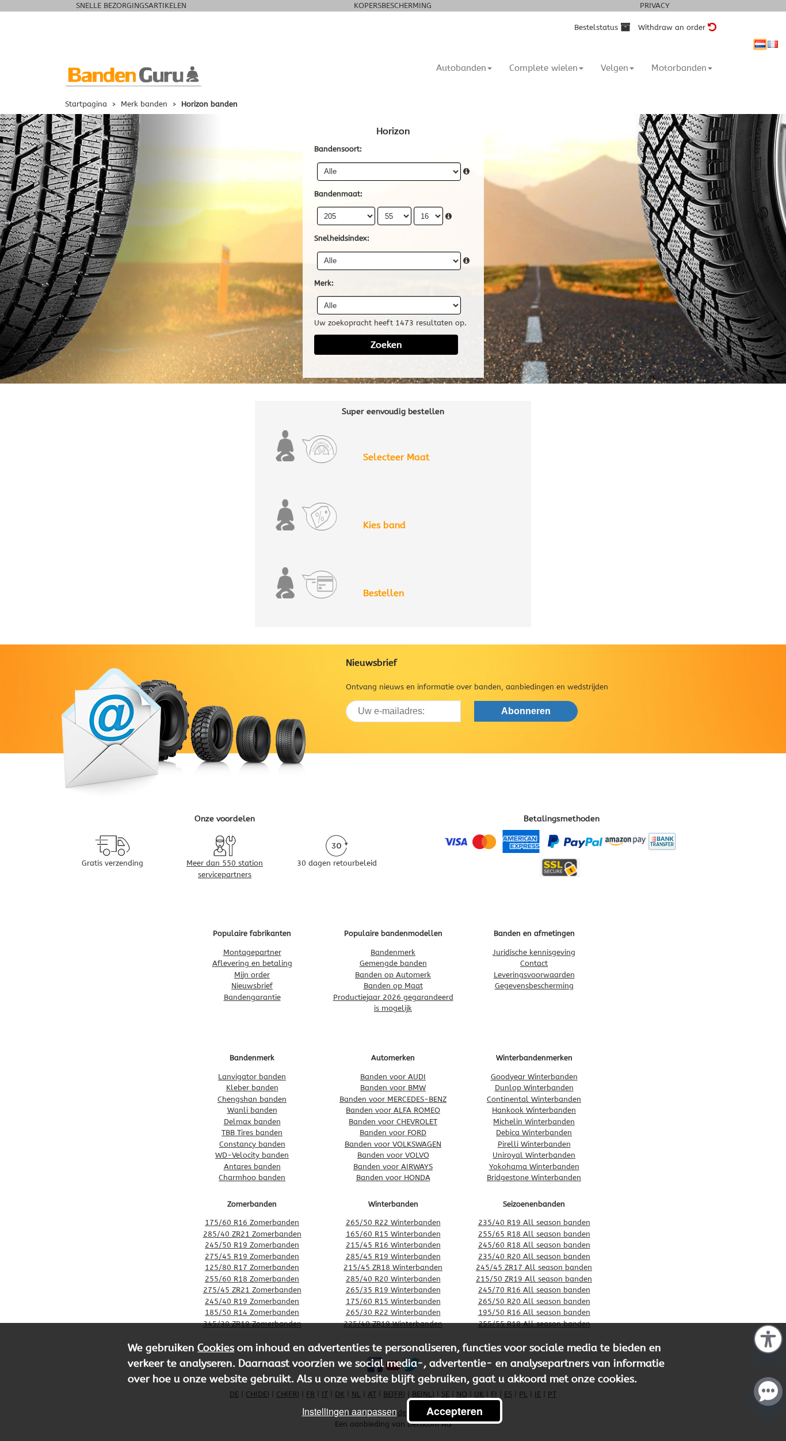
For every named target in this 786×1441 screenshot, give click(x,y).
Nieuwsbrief (252, 985)
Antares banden (252, 1166)
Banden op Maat (393, 985)
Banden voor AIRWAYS (393, 1166)
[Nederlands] (760, 44)
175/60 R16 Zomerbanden (252, 1222)
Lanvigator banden (252, 1076)
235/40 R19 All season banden (534, 1222)
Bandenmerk (393, 952)
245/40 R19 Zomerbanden (252, 1301)
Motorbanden (679, 68)
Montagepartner (252, 952)
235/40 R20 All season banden (534, 1256)
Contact (534, 963)
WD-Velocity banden (252, 1155)
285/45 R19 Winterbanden (393, 1256)
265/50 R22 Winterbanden (393, 1222)
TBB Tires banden (252, 1132)
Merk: (324, 283)
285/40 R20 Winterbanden (393, 1279)
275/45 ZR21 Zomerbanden (252, 1289)
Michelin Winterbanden (534, 1121)
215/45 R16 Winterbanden (393, 1245)
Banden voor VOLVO (393, 1155)
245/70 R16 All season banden (534, 1289)
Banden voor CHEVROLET (393, 1121)
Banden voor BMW (393, 1087)
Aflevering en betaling (252, 963)
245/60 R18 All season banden (534, 1245)
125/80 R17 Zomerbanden (252, 1267)
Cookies (215, 1347)
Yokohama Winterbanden (534, 1166)
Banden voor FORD (393, 1132)
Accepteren (454, 1411)
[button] (768, 1338)
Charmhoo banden (252, 1177)
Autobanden (461, 68)
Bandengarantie (252, 997)
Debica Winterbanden (534, 1132)
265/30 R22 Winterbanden (393, 1312)
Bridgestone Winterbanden (534, 1177)
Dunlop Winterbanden (534, 1087)
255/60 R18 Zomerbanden (252, 1279)
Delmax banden (252, 1121)
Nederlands (760, 44)
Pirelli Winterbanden (534, 1144)
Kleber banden (252, 1087)
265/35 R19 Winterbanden (393, 1289)
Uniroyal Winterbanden (534, 1155)
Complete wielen (543, 68)
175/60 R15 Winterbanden (393, 1301)
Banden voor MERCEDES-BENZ (393, 1099)
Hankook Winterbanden (534, 1110)
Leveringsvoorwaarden (534, 974)
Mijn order (252, 974)
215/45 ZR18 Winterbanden (393, 1267)
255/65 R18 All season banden (534, 1234)
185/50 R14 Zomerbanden (252, 1312)
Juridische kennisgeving (534, 952)
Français (773, 44)
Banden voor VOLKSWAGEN (393, 1144)
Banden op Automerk (393, 974)
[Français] (773, 44)
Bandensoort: (338, 149)
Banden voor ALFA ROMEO (393, 1110)
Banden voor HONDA (393, 1177)
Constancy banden (252, 1144)
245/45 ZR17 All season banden (534, 1267)
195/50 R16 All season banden (534, 1312)
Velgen (614, 68)
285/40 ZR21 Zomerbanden (252, 1234)
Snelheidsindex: (341, 238)
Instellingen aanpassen (349, 1411)
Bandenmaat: (338, 193)
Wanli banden (252, 1110)
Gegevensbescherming (534, 985)
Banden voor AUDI (393, 1076)
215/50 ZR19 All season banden (534, 1279)
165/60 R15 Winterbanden (393, 1234)
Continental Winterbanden (534, 1099)
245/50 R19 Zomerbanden (252, 1245)
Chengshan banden (252, 1099)
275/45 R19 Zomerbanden (252, 1256)
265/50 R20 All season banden (534, 1301)
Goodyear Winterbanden (534, 1076)
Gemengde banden (393, 963)
